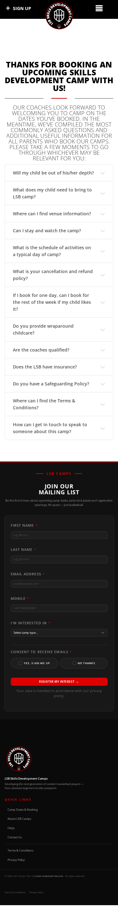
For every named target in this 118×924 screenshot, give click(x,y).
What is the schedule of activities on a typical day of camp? (52, 250)
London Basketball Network (48, 876)
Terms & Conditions (20, 850)
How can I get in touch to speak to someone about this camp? (50, 428)
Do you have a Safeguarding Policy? (51, 384)
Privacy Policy (16, 860)
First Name (24, 525)
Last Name (24, 549)
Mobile (20, 598)
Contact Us (15, 837)
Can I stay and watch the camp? (47, 231)
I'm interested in (31, 622)
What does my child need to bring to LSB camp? (52, 193)
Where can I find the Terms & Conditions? (44, 404)
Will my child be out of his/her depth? (53, 173)
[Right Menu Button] (99, 8)
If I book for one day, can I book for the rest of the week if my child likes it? (52, 302)
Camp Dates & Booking (23, 809)
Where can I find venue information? (52, 214)
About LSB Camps (19, 818)
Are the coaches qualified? (41, 350)
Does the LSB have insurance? (45, 367)
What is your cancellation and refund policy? (53, 274)
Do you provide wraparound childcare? (43, 329)
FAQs (11, 828)
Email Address (28, 574)
